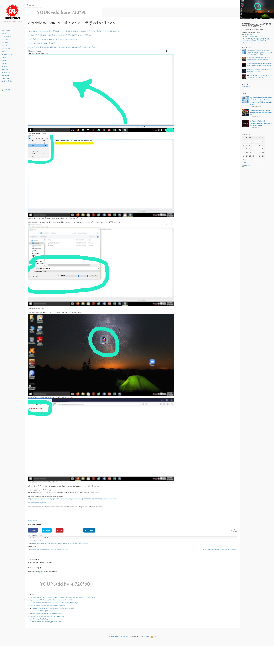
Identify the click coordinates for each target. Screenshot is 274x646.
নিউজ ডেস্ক (35, 537)
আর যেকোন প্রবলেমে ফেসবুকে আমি (37, 503)
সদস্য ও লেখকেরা (6, 30)
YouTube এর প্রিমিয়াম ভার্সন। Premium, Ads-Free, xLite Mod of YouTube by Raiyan (54, 603)
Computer (33, 543)
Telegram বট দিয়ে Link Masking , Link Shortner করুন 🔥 (46, 613)
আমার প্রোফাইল (5, 45)
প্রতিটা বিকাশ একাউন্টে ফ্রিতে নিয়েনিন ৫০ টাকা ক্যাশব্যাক (43, 619)
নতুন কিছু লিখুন (5, 51)
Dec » (245, 162)
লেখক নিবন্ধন (5, 39)
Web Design (5, 75)
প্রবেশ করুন (4, 33)
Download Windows (41, 543)
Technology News (7, 54)
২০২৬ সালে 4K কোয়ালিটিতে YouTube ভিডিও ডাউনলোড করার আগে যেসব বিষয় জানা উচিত (51, 600)
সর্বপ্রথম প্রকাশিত (32, 520)
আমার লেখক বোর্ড (6, 48)
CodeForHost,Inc (145, 637)
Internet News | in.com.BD (119, 637)
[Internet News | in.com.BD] (12, 12)
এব (75, 543)
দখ (83, 543)
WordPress (5, 69)
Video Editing (6, 78)
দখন (85, 543)
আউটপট (71, 543)
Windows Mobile (7, 81)
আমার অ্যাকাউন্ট (5, 42)
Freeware (4, 60)
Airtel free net (6, 57)
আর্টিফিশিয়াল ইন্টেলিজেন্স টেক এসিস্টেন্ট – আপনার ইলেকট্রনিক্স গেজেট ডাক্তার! (47, 605)
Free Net (4, 63)
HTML (48, 543)
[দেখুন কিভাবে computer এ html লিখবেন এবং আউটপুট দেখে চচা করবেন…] (257, 9)
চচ (81, 543)
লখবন (87, 543)
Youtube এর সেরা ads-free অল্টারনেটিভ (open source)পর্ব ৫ (45, 622)
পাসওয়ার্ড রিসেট (7, 36)
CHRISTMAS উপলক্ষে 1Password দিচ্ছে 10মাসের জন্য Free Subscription (220, 549)
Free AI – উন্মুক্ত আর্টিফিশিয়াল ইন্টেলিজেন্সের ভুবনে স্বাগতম (43, 611)
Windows (4, 66)
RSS (154, 637)
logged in (40, 571)
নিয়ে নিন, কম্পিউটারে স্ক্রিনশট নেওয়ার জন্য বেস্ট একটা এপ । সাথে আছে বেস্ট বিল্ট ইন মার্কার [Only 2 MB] (48, 549)
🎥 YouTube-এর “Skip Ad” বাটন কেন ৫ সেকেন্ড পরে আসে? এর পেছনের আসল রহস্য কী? (52, 608)
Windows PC (6, 72)
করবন (79, 543)
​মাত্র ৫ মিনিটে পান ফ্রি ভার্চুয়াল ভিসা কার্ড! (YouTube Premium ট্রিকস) (47, 616)
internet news (54, 543)
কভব (77, 543)
